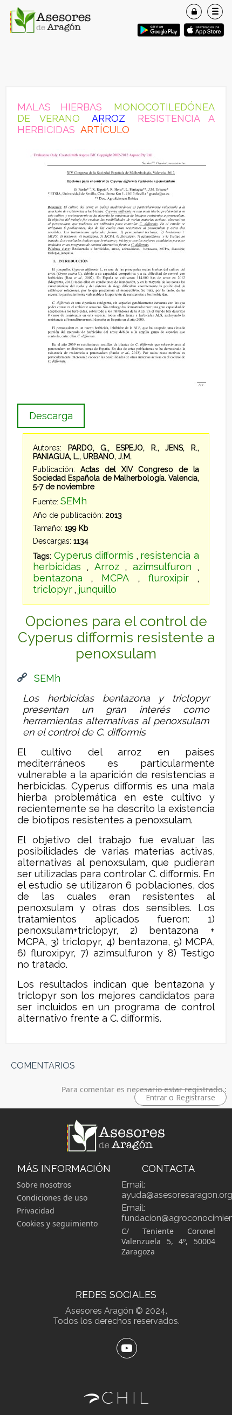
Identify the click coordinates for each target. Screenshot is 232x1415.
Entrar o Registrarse (180, 1097)
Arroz (106, 566)
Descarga (51, 415)
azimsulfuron (162, 566)
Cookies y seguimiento (57, 1223)
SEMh (73, 501)
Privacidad (35, 1210)
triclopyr (52, 589)
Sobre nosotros (44, 1185)
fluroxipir (168, 578)
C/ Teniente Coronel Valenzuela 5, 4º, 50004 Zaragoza (168, 1241)
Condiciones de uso (52, 1197)
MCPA (115, 578)
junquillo (97, 589)
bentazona (58, 578)
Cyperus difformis (94, 555)
